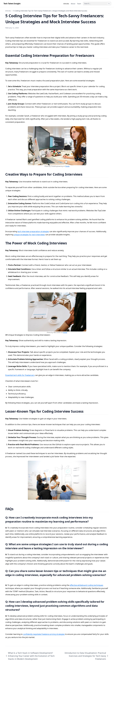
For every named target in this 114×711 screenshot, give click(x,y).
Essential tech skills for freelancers (20, 375)
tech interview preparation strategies (33, 231)
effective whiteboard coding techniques (86, 585)
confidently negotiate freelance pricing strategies (44, 634)
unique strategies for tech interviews (29, 234)
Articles (8, 11)
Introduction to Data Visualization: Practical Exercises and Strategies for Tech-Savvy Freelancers (85, 656)
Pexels (67, 166)
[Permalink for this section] (97, 55)
